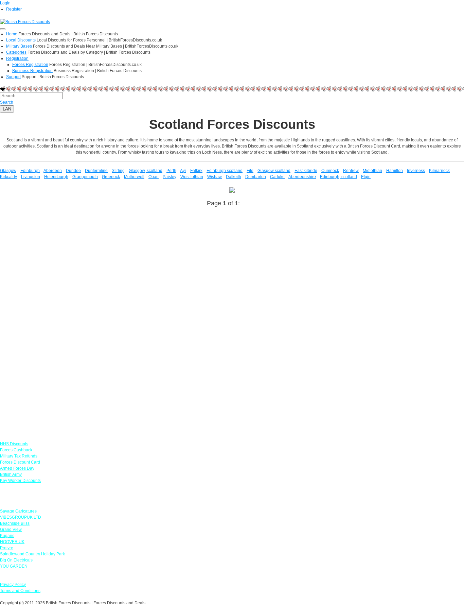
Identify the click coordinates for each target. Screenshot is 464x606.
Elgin (366, 176)
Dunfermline (96, 170)
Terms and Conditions (20, 590)
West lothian (191, 176)
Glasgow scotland (273, 170)
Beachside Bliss (15, 523)
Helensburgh (56, 176)
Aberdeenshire (302, 176)
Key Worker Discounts (20, 480)
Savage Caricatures (18, 511)
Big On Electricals (16, 560)
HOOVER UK (12, 541)
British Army (11, 474)
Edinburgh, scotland (338, 176)
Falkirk (196, 170)
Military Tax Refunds (18, 456)
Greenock (111, 176)
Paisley (169, 176)
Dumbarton (255, 176)
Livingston (30, 176)
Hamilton (394, 170)
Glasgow (8, 170)
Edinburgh (30, 170)
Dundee (73, 170)
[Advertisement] (204, 273)
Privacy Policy (13, 584)
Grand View (11, 529)
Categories (16, 52)
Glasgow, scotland (145, 170)
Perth (171, 170)
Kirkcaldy (8, 176)
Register (14, 9)
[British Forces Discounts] (25, 21)
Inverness (416, 170)
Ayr (183, 170)
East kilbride (306, 170)
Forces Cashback (16, 450)
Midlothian (372, 170)
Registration (17, 58)
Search (6, 102)
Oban (153, 176)
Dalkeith (233, 176)
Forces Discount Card (20, 462)
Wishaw (214, 176)
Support (13, 76)
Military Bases (19, 46)
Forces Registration (30, 64)
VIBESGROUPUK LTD (20, 517)
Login (5, 3)
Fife (250, 170)
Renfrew (351, 170)
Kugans (7, 535)
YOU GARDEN (14, 566)
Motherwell (134, 176)
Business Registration (32, 70)
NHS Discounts (14, 443)
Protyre (6, 548)
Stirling (118, 170)
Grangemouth (85, 176)
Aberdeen (52, 170)
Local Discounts (21, 40)
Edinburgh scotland (225, 170)
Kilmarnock (439, 170)
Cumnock (330, 170)
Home (11, 34)
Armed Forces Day (17, 468)
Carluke (277, 176)
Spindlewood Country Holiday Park (32, 554)
